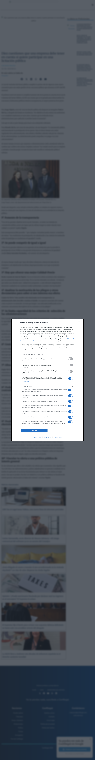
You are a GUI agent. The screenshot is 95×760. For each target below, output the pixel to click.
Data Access (47, 437)
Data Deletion (37, 437)
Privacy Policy (58, 437)
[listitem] (47, 355)
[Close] (79, 323)
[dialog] (47, 380)
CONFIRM (34, 430)
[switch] (70, 358)
